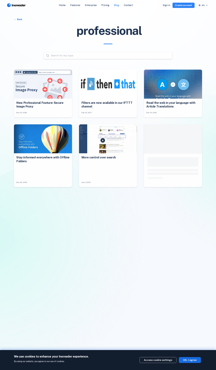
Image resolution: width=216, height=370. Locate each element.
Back (19, 19)
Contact (128, 5)
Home (62, 5)
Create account (183, 5)
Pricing (105, 5)
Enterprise (91, 5)
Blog (116, 5)
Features (75, 5)
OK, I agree (190, 360)
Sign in (166, 5)
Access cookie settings (158, 360)
